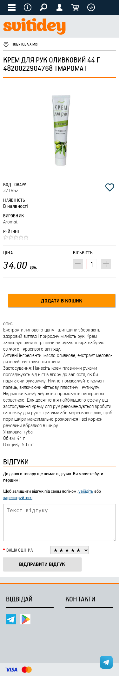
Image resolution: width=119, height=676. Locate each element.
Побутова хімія (24, 44)
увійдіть (85, 491)
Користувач (59, 7)
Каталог (12, 7)
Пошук (43, 7)
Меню (27, 7)
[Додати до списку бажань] (109, 187)
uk (91, 7)
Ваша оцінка (19, 550)
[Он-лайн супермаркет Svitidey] (34, 27)
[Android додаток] (25, 619)
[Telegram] (11, 619)
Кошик (75, 7)
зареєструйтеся (17, 497)
